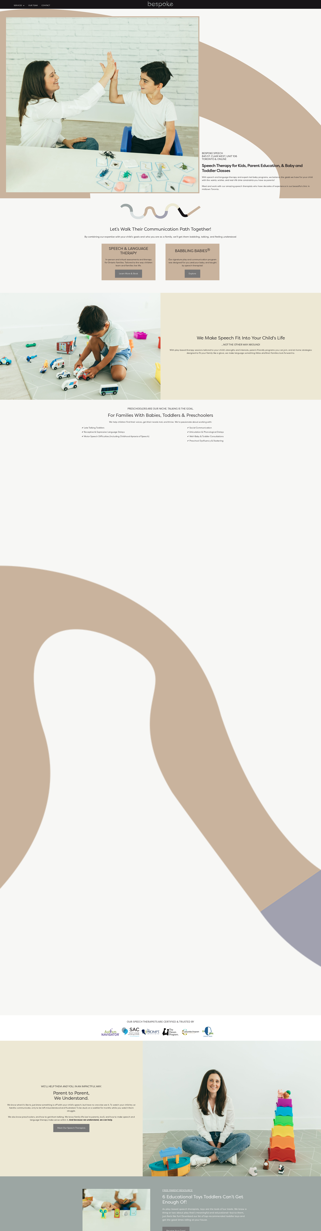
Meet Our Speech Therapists (71, 1128)
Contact (46, 5)
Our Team (33, 5)
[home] (160, 4)
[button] (20, 5)
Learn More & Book (128, 273)
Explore (192, 273)
